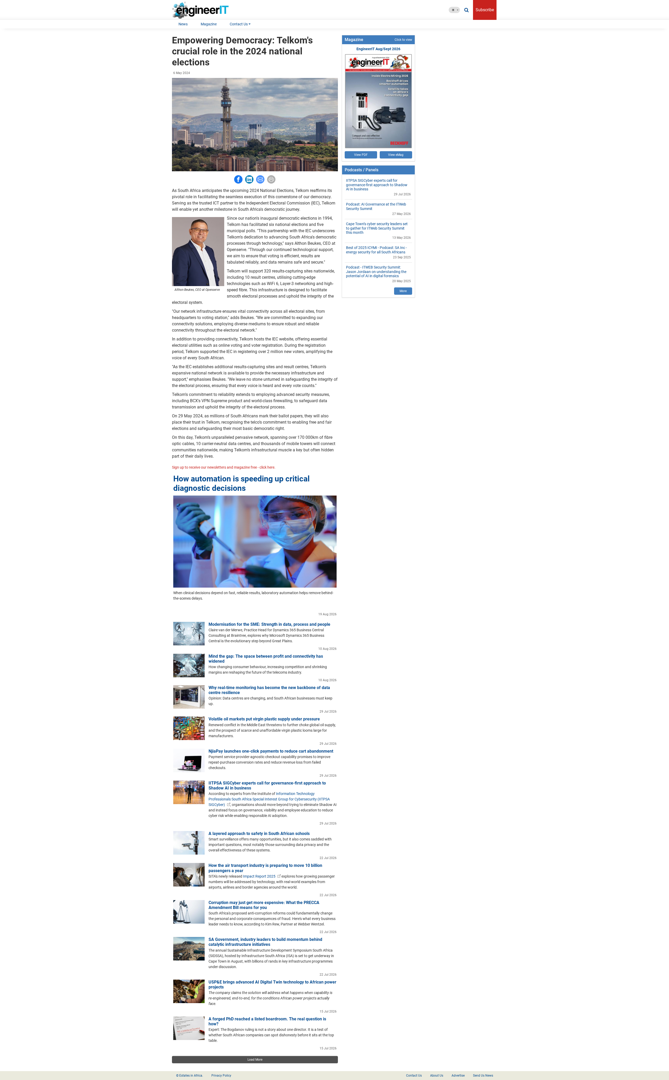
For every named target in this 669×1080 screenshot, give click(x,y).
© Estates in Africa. (189, 1075)
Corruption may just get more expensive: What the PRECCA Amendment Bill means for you (264, 905)
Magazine (209, 24)
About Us (436, 1075)
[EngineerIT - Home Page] (202, 10)
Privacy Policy (221, 1075)
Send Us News (483, 1075)
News (183, 24)
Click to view (403, 40)
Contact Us (239, 24)
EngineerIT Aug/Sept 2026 (378, 49)
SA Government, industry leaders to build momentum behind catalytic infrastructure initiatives (265, 942)
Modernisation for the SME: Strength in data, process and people (269, 624)
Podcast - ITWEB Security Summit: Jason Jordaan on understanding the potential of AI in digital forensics (376, 271)
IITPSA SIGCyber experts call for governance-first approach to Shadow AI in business (376, 184)
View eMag (395, 155)
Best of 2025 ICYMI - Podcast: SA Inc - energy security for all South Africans (376, 250)
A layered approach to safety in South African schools (259, 833)
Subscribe (485, 9)
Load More (254, 1059)
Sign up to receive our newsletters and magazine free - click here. (223, 467)
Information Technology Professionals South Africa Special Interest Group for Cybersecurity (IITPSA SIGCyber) (269, 799)
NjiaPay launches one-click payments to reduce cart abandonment (271, 751)
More (403, 291)
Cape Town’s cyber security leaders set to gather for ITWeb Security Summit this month (377, 228)
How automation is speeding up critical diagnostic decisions (241, 483)
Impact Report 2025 (259, 876)
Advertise (458, 1075)
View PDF (361, 155)
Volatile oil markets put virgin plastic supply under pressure (264, 719)
